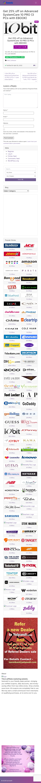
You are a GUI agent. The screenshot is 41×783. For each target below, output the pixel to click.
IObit (8, 60)
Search (20, 179)
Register (11, 151)
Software (13, 60)
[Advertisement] (20, 215)
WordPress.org (13, 161)
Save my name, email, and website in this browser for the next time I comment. (19, 132)
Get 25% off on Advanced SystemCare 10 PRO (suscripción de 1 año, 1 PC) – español (29, 76)
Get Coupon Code (20, 47)
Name (5, 110)
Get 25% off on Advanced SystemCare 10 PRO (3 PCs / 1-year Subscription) (12, 76)
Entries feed (12, 156)
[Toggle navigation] (36, 2)
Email (5, 116)
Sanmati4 (9, 780)
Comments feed (14, 158)
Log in (10, 154)
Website (5, 123)
